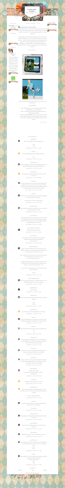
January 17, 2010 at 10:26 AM (34, 190)
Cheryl (32, 193)
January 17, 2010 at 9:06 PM (33, 376)
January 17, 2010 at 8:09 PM (33, 354)
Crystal (14, 54)
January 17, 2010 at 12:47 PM (33, 275)
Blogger (53, 22)
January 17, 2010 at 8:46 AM (33, 168)
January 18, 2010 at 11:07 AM (34, 428)
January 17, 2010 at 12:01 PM (33, 224)
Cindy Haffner (32, 287)
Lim (32, 454)
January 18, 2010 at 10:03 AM (34, 419)
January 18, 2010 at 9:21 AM (33, 410)
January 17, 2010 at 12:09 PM (33, 232)
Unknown (32, 379)
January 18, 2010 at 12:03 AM (34, 383)
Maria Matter (32, 368)
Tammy (32, 401)
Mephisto (32, 139)
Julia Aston (32, 162)
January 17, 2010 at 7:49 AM (33, 148)
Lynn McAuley (32, 413)
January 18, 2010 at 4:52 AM (33, 397)
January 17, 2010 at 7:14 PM (33, 344)
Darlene (32, 181)
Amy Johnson (32, 337)
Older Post (45, 470)
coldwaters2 (32, 295)
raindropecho (32, 309)
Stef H (32, 151)
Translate (14, 28)
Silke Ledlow (32, 432)
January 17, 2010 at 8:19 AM (33, 159)
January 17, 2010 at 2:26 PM (33, 291)
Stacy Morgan (32, 423)
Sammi (32, 326)
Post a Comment (32, 468)
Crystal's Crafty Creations (31, 10)
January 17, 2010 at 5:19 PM (33, 323)
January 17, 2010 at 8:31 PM (33, 365)
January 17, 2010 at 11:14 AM (34, 212)
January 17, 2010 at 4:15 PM (33, 306)
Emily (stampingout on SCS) (32, 228)
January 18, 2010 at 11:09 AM (34, 436)
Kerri (33, 317)
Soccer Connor (31, 38)
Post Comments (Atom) (35, 473)
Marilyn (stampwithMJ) (32, 278)
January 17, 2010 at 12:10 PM (33, 243)
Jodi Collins (32, 171)
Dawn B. (32, 348)
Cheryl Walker (32, 440)
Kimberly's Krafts (32, 246)
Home (33, 470)
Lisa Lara (32, 357)
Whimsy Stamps (21, 37)
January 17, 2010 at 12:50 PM (33, 284)
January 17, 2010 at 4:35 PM (33, 313)
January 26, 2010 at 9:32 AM (33, 464)
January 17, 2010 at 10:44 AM (34, 202)
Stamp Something (23, 30)
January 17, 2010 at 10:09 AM (34, 177)
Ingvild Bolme (32, 387)
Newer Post (20, 470)
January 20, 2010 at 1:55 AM (33, 450)
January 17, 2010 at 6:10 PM (33, 334)
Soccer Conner (33, 108)
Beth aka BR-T (32, 206)
